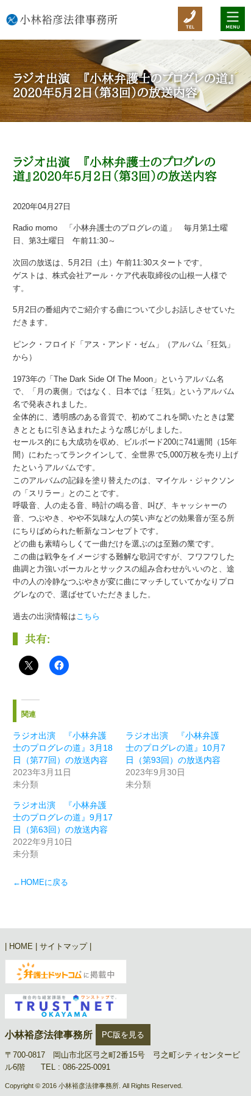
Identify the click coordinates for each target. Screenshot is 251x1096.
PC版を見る (123, 1034)
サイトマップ (63, 946)
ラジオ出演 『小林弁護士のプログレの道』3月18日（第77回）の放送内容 (63, 748)
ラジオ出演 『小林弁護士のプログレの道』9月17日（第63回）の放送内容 (63, 817)
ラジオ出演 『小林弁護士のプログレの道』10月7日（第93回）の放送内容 (175, 748)
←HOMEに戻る (40, 882)
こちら (88, 616)
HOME (21, 946)
